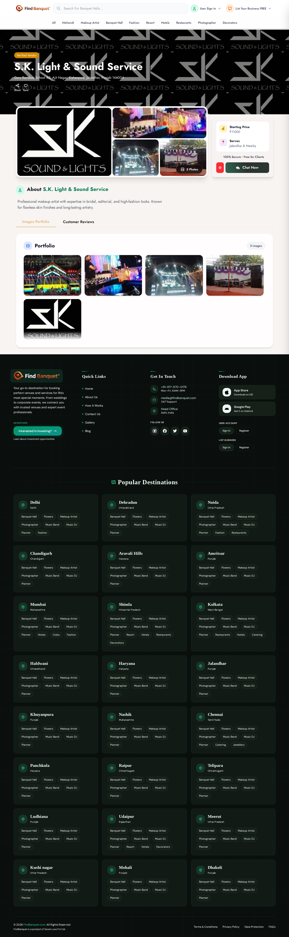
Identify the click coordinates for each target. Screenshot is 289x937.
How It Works (94, 405)
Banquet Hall (114, 23)
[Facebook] (165, 431)
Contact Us (92, 414)
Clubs (56, 634)
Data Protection (254, 927)
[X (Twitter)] (175, 431)
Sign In (226, 430)
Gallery (90, 422)
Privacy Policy (231, 927)
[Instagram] (154, 431)
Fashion (134, 23)
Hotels (165, 23)
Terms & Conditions (205, 927)
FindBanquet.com (34, 924)
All (53, 23)
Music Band (52, 524)
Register (244, 430)
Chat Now (250, 167)
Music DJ (71, 524)
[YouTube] (185, 431)
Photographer (207, 23)
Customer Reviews (78, 222)
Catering (257, 634)
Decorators (230, 23)
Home (89, 389)
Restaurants (183, 23)
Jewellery (239, 745)
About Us (91, 397)
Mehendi (68, 23)
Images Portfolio (35, 221)
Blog (88, 431)
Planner (26, 532)
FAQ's (272, 927)
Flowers (48, 516)
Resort (150, 23)
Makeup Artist (90, 23)
